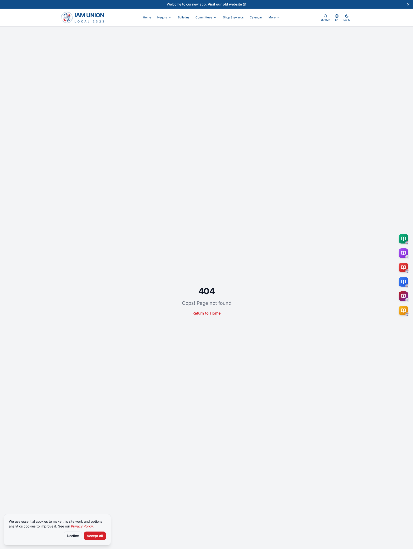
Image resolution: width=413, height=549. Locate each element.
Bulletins (183, 17)
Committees (204, 17)
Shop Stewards (233, 17)
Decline (73, 536)
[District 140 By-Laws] (404, 310)
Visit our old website (225, 4)
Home (147, 17)
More (272, 17)
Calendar (256, 17)
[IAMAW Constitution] (404, 282)
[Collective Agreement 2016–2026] (404, 267)
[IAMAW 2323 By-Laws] (404, 296)
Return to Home (206, 313)
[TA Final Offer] (404, 238)
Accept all (95, 536)
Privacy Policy (82, 526)
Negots (162, 17)
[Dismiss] (408, 4)
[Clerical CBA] (404, 253)
